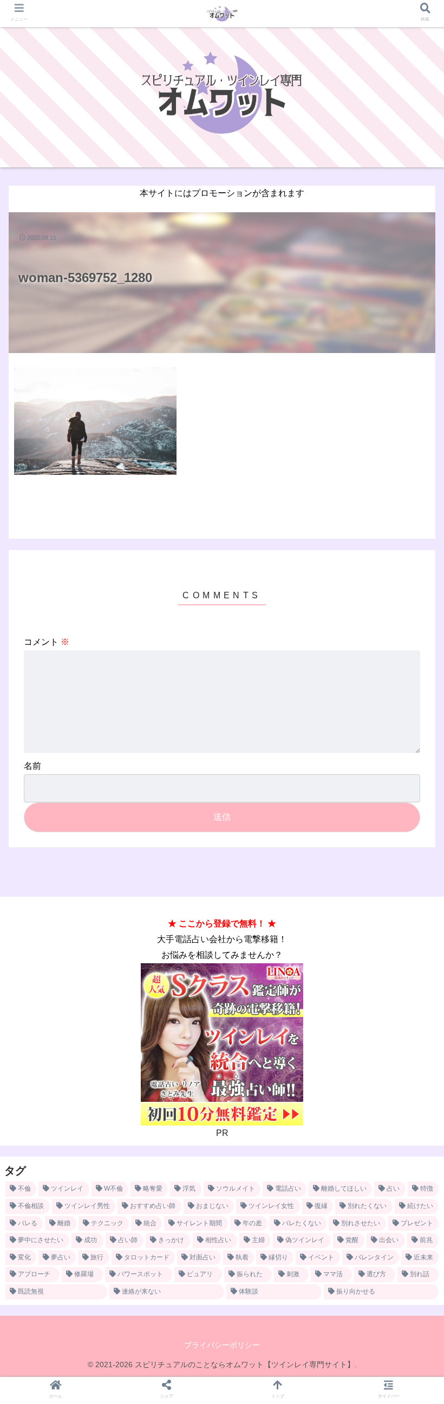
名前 (32, 765)
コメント (46, 642)
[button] (410, 966)
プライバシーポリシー (222, 1345)
